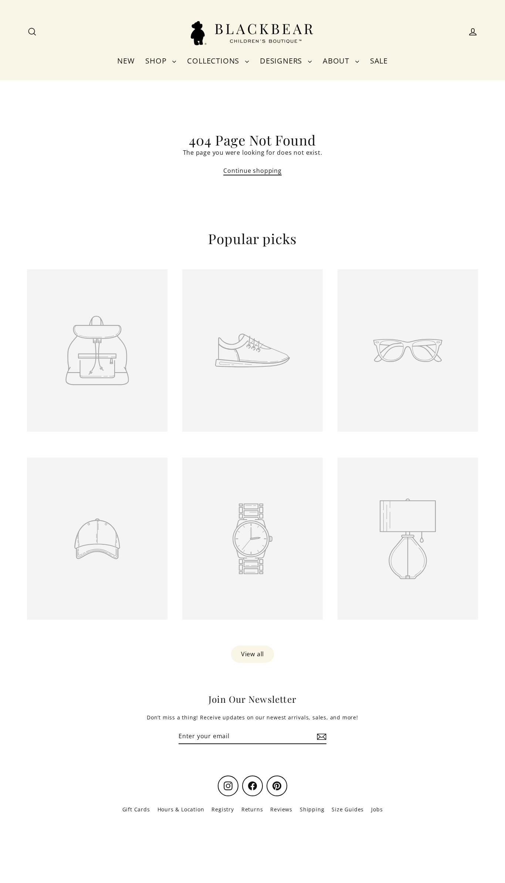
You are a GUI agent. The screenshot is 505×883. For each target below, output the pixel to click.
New (125, 61)
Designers (282, 61)
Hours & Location (180, 809)
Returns (252, 809)
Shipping (312, 809)
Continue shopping (252, 171)
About (337, 61)
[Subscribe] (320, 736)
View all (252, 654)
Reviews (281, 809)
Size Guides (348, 809)
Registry (222, 809)
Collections (214, 61)
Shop (157, 61)
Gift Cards (136, 809)
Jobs (377, 809)
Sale (379, 61)
